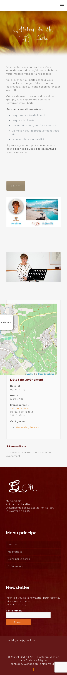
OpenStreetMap (46, 373)
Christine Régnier (37, 660)
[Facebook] (33, 669)
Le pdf (16, 186)
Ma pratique (15, 551)
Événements (15, 566)
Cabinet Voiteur (19, 408)
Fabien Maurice (48, 663)
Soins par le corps (19, 559)
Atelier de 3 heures (27, 427)
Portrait (12, 544)
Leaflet (30, 373)
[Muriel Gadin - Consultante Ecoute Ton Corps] (12, 5)
